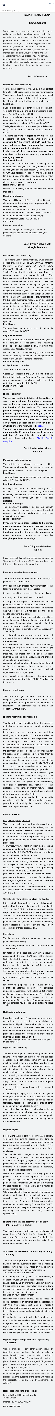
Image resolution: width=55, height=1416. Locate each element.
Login (51, 3)
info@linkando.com (12, 1406)
